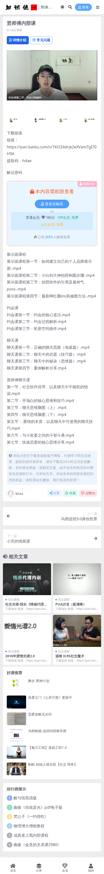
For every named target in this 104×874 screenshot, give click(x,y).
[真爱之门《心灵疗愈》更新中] (16, 702)
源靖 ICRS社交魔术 (69, 656)
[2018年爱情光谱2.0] (27, 631)
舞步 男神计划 (38, 680)
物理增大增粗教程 (29, 825)
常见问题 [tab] (43, 40)
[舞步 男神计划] (16, 685)
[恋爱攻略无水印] (16, 718)
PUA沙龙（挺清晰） (70, 604)
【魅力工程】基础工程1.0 (47, 747)
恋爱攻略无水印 (40, 714)
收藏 (72, 493)
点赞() (90, 493)
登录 (85, 7)
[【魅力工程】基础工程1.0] (16, 752)
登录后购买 (54, 204)
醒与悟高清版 (25, 798)
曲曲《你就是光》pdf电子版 (38, 807)
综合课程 (16, 30)
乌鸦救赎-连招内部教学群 (47, 731)
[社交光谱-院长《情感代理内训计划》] (27, 579)
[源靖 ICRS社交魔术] (77, 631)
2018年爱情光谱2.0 (20, 656)
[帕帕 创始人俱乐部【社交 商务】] (16, 768)
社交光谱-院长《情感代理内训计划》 (26, 606)
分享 (56, 493)
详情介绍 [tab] (19, 40)
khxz (19, 493)
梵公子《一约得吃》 (31, 816)
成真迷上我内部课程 (31, 835)
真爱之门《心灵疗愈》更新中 (50, 697)
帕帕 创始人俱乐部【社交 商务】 (52, 764)
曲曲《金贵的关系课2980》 (37, 844)
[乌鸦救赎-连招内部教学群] (16, 735)
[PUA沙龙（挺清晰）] (77, 579)
